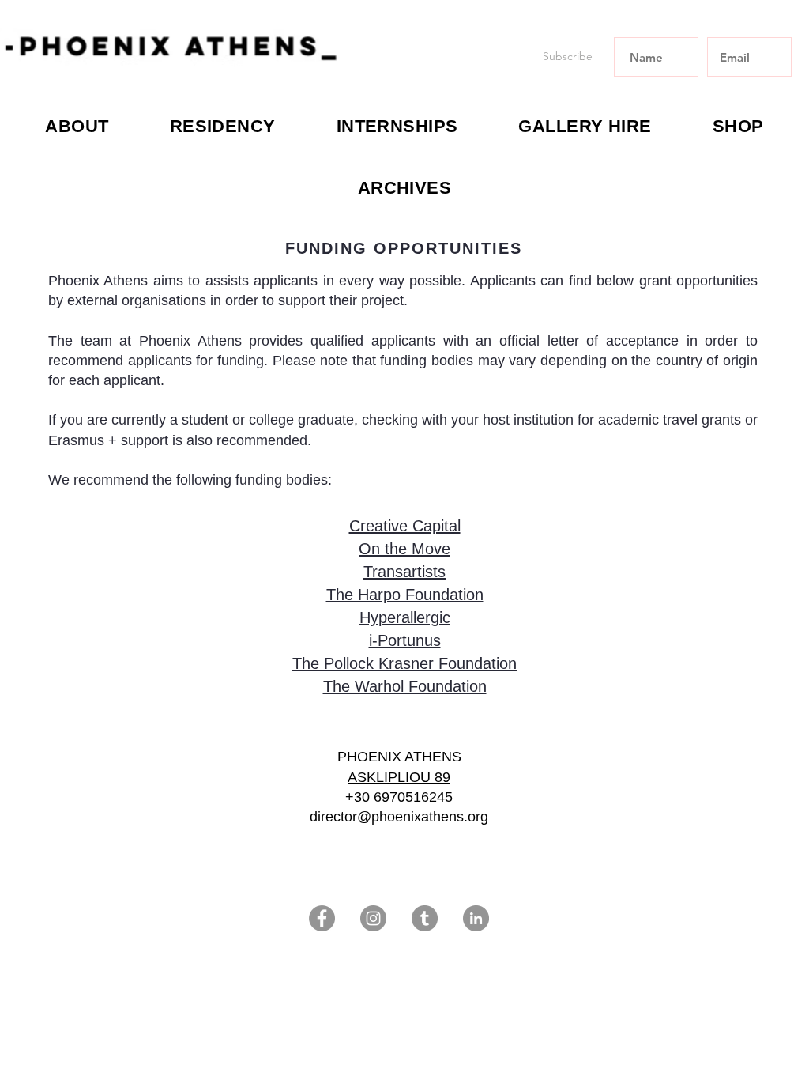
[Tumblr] (425, 918)
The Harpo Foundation (405, 594)
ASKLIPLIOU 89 (399, 777)
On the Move (404, 548)
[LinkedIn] (476, 918)
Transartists (404, 571)
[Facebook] (322, 918)
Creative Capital (405, 525)
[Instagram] (373, 918)
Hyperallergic (404, 617)
